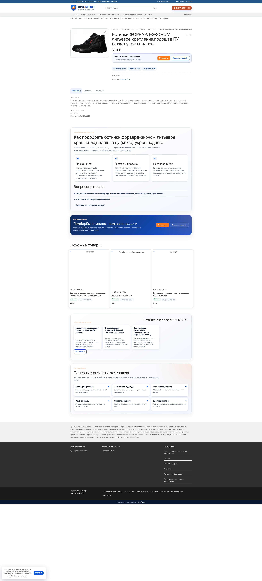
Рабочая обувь (99, 18)
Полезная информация (173, 474)
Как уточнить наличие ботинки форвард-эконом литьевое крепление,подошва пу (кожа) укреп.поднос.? (120, 194)
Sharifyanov (141, 502)
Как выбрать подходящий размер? (90, 205)
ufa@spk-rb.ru (164, 1)
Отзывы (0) (99, 91)
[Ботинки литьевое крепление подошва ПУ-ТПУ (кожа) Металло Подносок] (187, 34)
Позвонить (163, 58)
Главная (74, 18)
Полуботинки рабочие (121, 295)
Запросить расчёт (180, 58)
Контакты (167, 469)
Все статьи (80, 352)
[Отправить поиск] (154, 8)
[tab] (76, 91)
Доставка (88, 91)
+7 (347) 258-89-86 (185, 1)
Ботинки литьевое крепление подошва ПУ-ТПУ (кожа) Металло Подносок (87, 294)
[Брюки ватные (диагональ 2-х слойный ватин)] (190, 34)
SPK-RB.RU (84, 7)
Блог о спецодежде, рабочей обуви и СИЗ (175, 452)
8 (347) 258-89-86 (183, 8)
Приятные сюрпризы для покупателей (174, 480)
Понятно (38, 573)
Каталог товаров (85, 18)
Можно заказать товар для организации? (93, 199)
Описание (76, 91)
